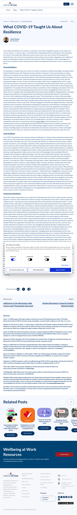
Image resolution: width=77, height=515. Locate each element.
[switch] (30, 259)
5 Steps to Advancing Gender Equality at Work (44, 421)
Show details (64, 265)
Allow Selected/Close (38, 270)
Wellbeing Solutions (27, 478)
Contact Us (25, 490)
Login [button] (66, 4)
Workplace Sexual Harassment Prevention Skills (61, 422)
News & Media (26, 484)
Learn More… (64, 454)
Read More (11, 435)
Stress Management (26, 21)
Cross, (38, 121)
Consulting (43, 487)
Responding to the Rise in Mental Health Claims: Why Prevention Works (11, 427)
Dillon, (42, 121)
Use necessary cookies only (16, 270)
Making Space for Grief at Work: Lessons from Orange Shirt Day (28, 426)
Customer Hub (44, 476)
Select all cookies (60, 270)
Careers (24, 487)
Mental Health (14, 21)
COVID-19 (5, 21)
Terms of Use (25, 496)
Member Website (45, 473)
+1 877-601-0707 (66, 479)
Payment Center (45, 498)
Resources (25, 481)
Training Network (45, 479)
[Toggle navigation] (72, 4)
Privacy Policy (26, 493)
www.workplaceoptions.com (56, 383)
